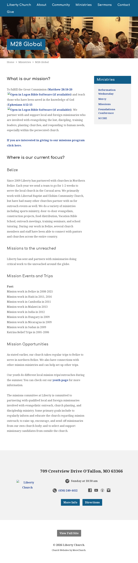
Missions (104, 104)
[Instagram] (108, 490)
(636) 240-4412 (67, 490)
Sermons (104, 4)
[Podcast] (102, 490)
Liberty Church (19, 4)
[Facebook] (90, 490)
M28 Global (26, 44)
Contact (123, 4)
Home (10, 62)
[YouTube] (96, 490)
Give (10, 11)
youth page (60, 380)
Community (61, 4)
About (41, 4)
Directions (92, 502)
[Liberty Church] (27, 487)
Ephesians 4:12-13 (20, 105)
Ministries (84, 4)
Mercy (102, 99)
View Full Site (69, 533)
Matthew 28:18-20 (60, 89)
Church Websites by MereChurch (68, 550)
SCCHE (102, 118)
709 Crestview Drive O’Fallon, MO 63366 (81, 471)
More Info (70, 502)
